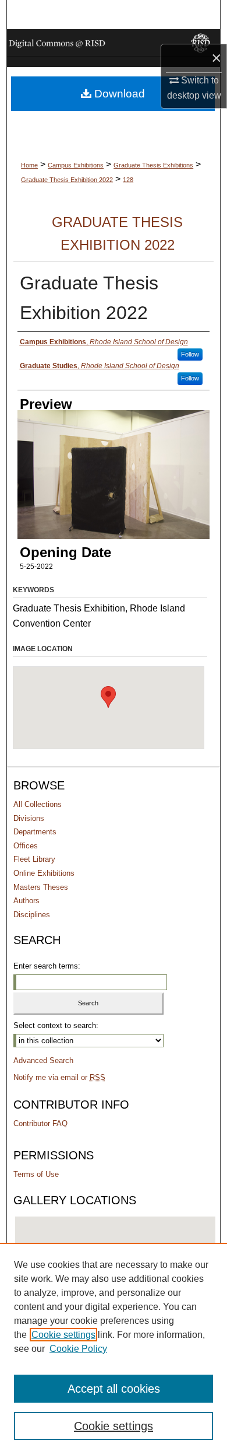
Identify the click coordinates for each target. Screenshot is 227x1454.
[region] (113, 1348)
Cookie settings (63, 1335)
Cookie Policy (78, 1349)
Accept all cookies (114, 1388)
